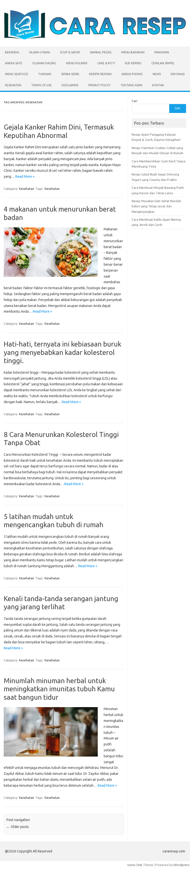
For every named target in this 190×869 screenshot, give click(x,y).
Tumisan (44, 74)
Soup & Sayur (70, 52)
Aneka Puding (132, 74)
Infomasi (178, 74)
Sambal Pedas (100, 52)
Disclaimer (70, 85)
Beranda (12, 52)
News (157, 74)
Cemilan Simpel (163, 63)
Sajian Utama (39, 52)
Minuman (161, 52)
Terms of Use (41, 85)
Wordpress (181, 865)
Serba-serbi (70, 74)
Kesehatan (13, 85)
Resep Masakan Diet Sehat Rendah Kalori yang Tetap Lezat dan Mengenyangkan (156, 206)
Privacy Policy (99, 85)
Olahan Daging (44, 63)
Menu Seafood (16, 74)
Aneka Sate (13, 63)
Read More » (24, 176)
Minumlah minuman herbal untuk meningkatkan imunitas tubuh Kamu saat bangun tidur (59, 689)
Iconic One (134, 865)
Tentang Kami (131, 85)
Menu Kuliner (76, 63)
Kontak (158, 85)
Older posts (17, 827)
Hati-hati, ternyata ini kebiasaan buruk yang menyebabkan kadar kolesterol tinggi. (62, 352)
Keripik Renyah (100, 74)
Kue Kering (133, 63)
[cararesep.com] (95, 38)
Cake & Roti (106, 63)
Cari (134, 101)
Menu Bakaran (132, 52)
